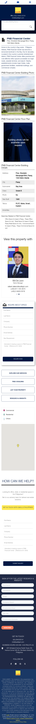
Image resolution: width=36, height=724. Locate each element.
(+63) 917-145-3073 (18, 289)
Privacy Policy (22, 722)
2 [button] (18, 294)
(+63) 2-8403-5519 (18, 16)
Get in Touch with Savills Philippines (18, 507)
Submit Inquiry (18, 563)
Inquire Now (18, 359)
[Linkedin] (15, 664)
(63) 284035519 (18, 640)
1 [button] (17, 294)
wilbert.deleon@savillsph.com (18, 287)
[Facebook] (11, 664)
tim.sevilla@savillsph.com (18, 276)
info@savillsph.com (18, 18)
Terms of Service (14, 722)
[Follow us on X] (25, 664)
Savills (7, 715)
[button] (18, 445)
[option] (18, 263)
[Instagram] (20, 664)
